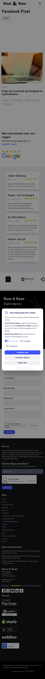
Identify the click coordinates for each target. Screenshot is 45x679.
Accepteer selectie (22, 357)
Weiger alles (22, 363)
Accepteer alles (22, 352)
